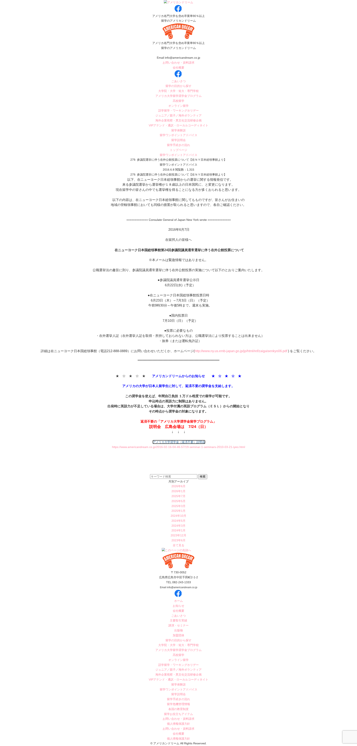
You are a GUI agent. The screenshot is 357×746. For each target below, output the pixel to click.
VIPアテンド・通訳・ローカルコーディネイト (178, 125)
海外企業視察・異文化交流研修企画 (178, 120)
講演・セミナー (178, 625)
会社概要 (178, 67)
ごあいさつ (178, 81)
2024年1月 (178, 530)
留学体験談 (178, 130)
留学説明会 (178, 140)
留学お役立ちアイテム (178, 714)
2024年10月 (178, 515)
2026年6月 (178, 486)
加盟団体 (178, 635)
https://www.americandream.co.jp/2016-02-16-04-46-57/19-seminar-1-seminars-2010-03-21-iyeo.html (178, 447)
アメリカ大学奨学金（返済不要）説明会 (179, 442)
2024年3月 (178, 525)
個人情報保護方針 (178, 723)
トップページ (178, 150)
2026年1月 (178, 491)
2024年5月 (178, 520)
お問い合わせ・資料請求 (178, 62)
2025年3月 (178, 506)
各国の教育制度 (178, 709)
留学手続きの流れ (178, 145)
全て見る (178, 545)
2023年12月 (178, 535)
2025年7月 (178, 496)
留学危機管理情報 (178, 704)
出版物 (178, 630)
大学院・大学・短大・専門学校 (178, 91)
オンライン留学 (178, 105)
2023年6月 (178, 540)
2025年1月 (178, 510)
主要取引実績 (178, 620)
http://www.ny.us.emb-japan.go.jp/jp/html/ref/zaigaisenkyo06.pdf (241, 351)
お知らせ (178, 605)
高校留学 (178, 100)
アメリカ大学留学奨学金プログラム (178, 95)
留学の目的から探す (178, 86)
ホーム (178, 600)
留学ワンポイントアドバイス (178, 135)
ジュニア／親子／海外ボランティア (178, 115)
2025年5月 (178, 501)
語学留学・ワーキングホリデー (178, 110)
